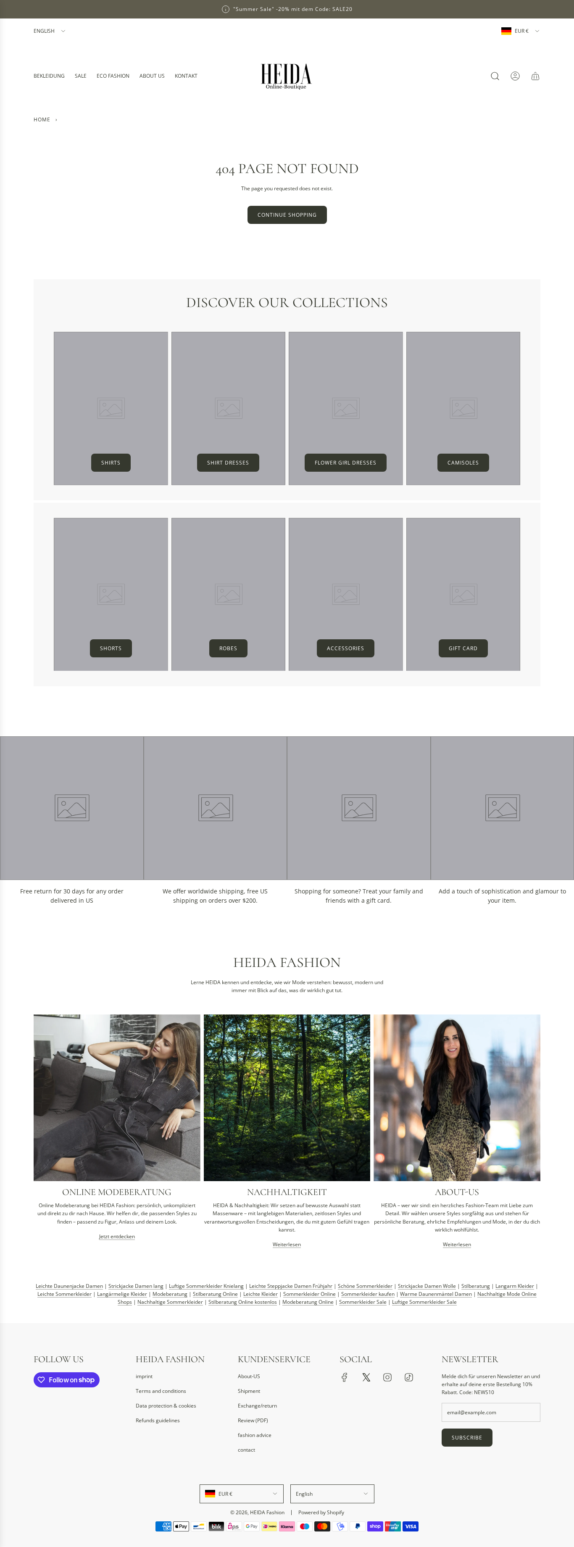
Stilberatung (475, 1286)
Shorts (111, 648)
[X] (366, 1377)
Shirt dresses (228, 462)
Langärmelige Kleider (122, 1294)
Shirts (111, 462)
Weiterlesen (287, 1244)
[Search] (495, 76)
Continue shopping (287, 214)
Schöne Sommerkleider (365, 1286)
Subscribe (467, 1437)
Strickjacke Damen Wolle (427, 1286)
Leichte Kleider (260, 1294)
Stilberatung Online (215, 1294)
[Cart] (535, 76)
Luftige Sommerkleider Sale (424, 1302)
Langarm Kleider (514, 1286)
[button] (43, 1134)
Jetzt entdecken (117, 1236)
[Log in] (515, 76)
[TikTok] (409, 1377)
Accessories (345, 648)
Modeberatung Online (308, 1302)
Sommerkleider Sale (363, 1302)
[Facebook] (344, 1377)
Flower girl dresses (346, 462)
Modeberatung (170, 1294)
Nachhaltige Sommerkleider (170, 1302)
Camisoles (463, 462)
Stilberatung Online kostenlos (242, 1302)
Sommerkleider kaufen (368, 1294)
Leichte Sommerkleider (64, 1294)
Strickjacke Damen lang (135, 1286)
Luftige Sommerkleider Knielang (206, 1286)
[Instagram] (387, 1377)
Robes (228, 648)
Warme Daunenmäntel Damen (436, 1294)
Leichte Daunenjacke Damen (69, 1286)
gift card (463, 648)
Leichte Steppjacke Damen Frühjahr (290, 1286)
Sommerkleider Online (309, 1294)
